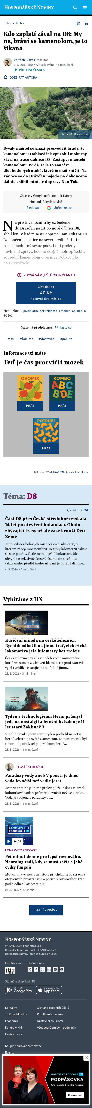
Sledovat (33, 207)
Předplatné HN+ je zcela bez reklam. (67, 472)
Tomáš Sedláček (29, 767)
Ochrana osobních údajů (53, 1007)
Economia (11, 1021)
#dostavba (46, 339)
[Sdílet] (79, 23)
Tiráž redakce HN (16, 1014)
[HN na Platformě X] (30, 969)
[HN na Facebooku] (36, 969)
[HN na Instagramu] (42, 969)
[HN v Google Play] (19, 990)
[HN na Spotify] (55, 969)
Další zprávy (45, 910)
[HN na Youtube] (62, 969)
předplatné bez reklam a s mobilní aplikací (53, 311)
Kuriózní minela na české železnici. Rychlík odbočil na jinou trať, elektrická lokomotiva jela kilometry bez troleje (46, 646)
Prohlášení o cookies (50, 1014)
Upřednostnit (63, 207)
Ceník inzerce (13, 1034)
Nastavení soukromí (50, 1021)
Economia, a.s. (32, 945)
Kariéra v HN (13, 1027)
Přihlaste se (63, 327)
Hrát (30, 405)
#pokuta (66, 339)
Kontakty (11, 1007)
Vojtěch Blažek (24, 59)
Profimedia (76, 134)
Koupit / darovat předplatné (23, 1046)
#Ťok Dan (26, 339)
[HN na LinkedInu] (49, 969)
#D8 (11, 339)
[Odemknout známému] (86, 23)
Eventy (9, 1052)
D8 (32, 496)
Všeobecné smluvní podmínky (56, 1027)
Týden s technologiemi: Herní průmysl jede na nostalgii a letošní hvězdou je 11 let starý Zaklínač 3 (45, 722)
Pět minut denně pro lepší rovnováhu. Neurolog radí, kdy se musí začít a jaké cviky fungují (43, 862)
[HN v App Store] (49, 990)
